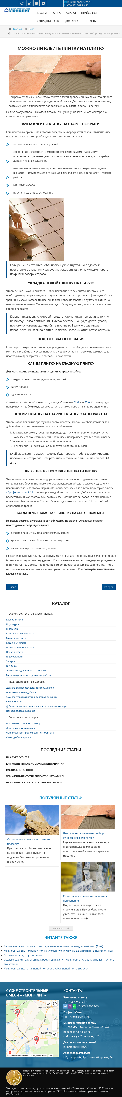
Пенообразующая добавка (20, 710)
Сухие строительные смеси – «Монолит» (27, 993)
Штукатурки (12, 624)
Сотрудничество (49, 21)
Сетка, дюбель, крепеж (18, 737)
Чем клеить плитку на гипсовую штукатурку (35, 776)
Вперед (108, 587)
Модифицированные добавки (27, 681)
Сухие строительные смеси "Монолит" (32, 613)
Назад (12, 587)
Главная (42, 13)
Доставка (71, 21)
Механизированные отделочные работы (28, 675)
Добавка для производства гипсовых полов (30, 687)
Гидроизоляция (14, 656)
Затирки (10, 661)
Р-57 (87, 402)
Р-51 (76, 402)
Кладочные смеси (16, 642)
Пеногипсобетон (15, 651)
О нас (57, 13)
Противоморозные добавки (21, 692)
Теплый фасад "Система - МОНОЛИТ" (26, 670)
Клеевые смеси (14, 619)
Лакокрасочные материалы (21, 728)
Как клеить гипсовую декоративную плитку (35, 764)
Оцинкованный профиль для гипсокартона (30, 732)
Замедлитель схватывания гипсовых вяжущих (31, 696)
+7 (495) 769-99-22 (77, 5)
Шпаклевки (12, 628)
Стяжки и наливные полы (20, 633)
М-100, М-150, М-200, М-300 (21, 647)
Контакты (89, 21)
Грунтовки (11, 665)
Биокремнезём (14, 701)
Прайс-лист (89, 13)
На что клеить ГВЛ (17, 757)
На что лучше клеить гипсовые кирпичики (34, 783)
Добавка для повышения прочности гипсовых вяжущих (36, 706)
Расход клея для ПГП (19, 770)
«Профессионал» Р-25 (19, 492)
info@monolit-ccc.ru (79, 2)
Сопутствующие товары (23, 717)
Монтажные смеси (16, 638)
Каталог (71, 13)
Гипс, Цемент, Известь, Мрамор (23, 723)
